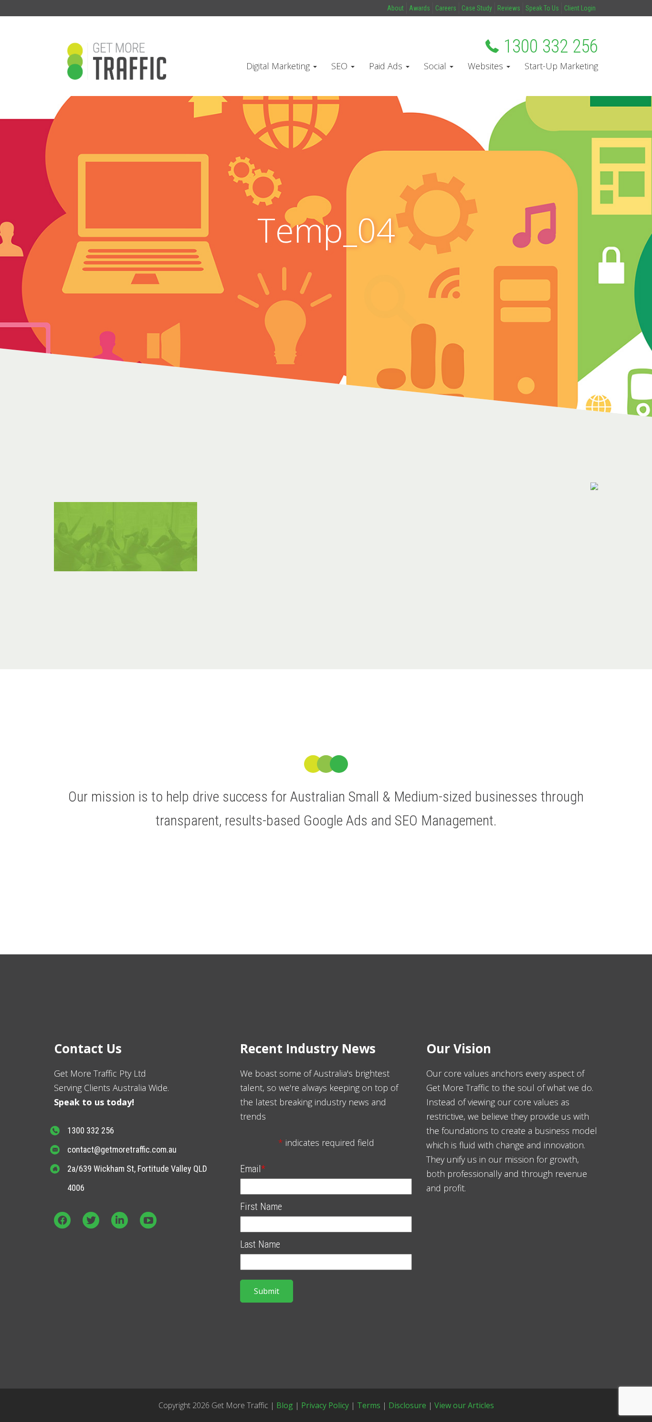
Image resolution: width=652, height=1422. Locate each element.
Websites (486, 66)
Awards (419, 8)
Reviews (508, 8)
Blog (284, 1405)
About (395, 8)
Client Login (580, 8)
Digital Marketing (279, 66)
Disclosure (407, 1405)
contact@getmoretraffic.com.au (122, 1149)
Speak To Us (542, 8)
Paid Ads (387, 66)
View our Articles (464, 1405)
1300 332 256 (551, 46)
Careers (445, 8)
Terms (368, 1405)
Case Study (477, 8)
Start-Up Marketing (561, 66)
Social (436, 66)
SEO (340, 66)
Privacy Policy (325, 1405)
